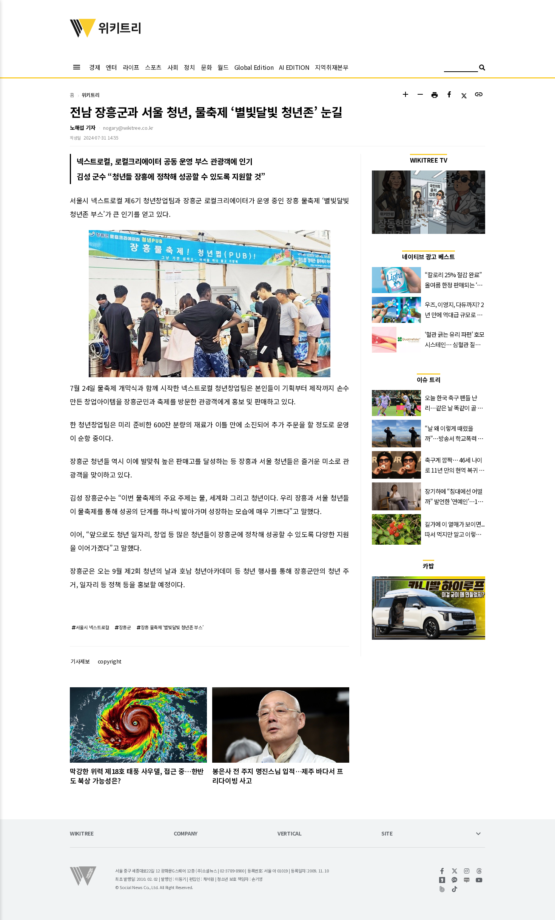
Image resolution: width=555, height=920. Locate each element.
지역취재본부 (331, 67)
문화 (206, 67)
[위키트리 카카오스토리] (442, 880)
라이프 (131, 67)
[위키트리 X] (455, 870)
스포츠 (153, 67)
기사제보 (80, 661)
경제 (94, 67)
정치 (189, 67)
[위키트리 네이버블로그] (467, 880)
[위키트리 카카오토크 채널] (455, 880)
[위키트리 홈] (83, 35)
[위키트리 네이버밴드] (442, 889)
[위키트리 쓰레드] (479, 870)
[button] (405, 95)
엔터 (111, 67)
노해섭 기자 (82, 127)
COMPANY (185, 834)
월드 (222, 67)
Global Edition (254, 67)
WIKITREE (82, 834)
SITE (387, 834)
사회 (172, 67)
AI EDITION (294, 67)
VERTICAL (290, 834)
